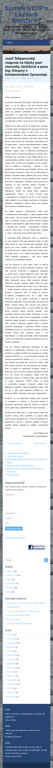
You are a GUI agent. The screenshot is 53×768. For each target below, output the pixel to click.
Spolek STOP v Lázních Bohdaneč (26, 14)
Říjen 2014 (11, 647)
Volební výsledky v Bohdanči (18, 453)
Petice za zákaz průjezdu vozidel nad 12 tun (23, 611)
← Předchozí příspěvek (14, 443)
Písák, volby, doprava (15, 456)
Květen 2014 (11, 659)
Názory (23, 78)
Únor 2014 (10, 672)
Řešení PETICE (13, 475)
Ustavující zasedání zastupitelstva (20, 624)
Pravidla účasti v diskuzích (15, 538)
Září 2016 (10, 635)
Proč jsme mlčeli (13, 619)
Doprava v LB (12, 575)
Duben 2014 (11, 664)
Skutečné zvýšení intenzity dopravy (20, 465)
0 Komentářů (28, 87)
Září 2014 (10, 651)
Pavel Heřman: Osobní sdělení (18, 615)
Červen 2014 (11, 655)
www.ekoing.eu (35, 359)
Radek (12, 87)
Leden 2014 (11, 676)
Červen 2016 (11, 639)
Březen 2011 (11, 697)
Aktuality (10, 571)
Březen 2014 (11, 668)
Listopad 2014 (12, 643)
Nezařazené (11, 583)
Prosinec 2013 (12, 680)
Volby (9, 592)
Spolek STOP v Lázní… (12, 78)
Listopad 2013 (12, 684)
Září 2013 (10, 688)
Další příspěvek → (41, 443)
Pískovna (17, 91)
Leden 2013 (11, 692)
